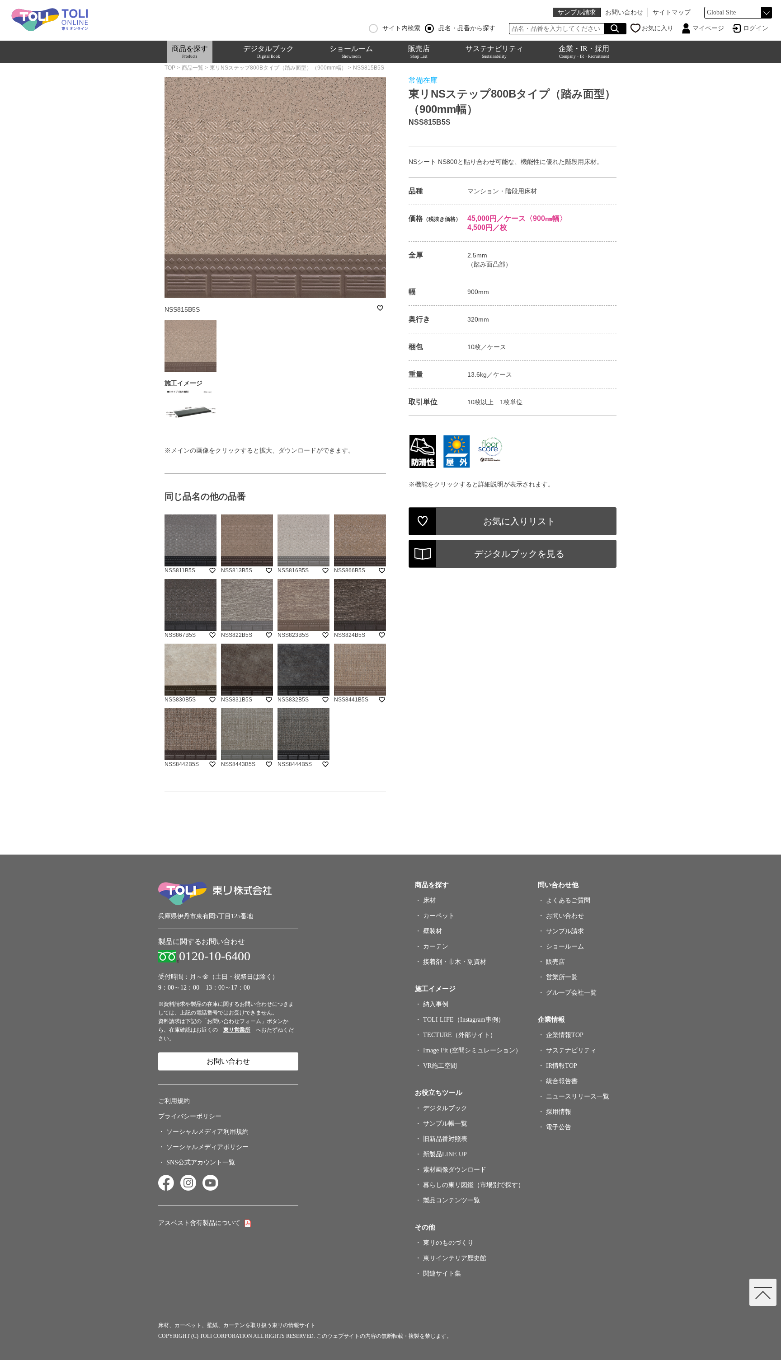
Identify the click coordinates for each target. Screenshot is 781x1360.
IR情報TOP (561, 1065)
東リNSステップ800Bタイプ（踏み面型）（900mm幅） (278, 68)
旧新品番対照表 (445, 1139)
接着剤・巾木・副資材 (454, 961)
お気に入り (657, 28)
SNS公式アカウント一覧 (200, 1162)
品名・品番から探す (466, 28)
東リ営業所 (236, 1030)
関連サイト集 (442, 1273)
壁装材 (432, 931)
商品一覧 (192, 68)
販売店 (419, 52)
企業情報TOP (564, 1035)
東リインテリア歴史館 (454, 1258)
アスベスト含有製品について (199, 1223)
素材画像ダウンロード (454, 1169)
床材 (429, 900)
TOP (170, 68)
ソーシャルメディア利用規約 (207, 1131)
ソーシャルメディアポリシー (207, 1147)
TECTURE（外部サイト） (459, 1035)
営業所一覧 (562, 977)
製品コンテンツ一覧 (451, 1200)
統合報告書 (562, 1081)
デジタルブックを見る (519, 554)
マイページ (708, 28)
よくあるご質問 (568, 900)
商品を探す (190, 52)
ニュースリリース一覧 (577, 1096)
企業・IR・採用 (584, 52)
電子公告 (558, 1127)
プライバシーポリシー (189, 1116)
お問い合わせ (624, 12)
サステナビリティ (494, 52)
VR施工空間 (440, 1065)
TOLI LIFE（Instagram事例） (463, 1019)
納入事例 (435, 1004)
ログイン (755, 28)
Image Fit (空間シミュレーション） (472, 1050)
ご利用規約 (174, 1101)
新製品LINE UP (445, 1154)
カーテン (435, 946)
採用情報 (558, 1111)
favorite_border (380, 308)
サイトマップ (672, 12)
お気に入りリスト (519, 521)
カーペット (439, 915)
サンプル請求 (577, 12)
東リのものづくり (448, 1242)
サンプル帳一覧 (445, 1123)
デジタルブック (268, 52)
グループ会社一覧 (571, 992)
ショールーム (351, 52)
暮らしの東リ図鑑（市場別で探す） (473, 1185)
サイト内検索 (401, 28)
